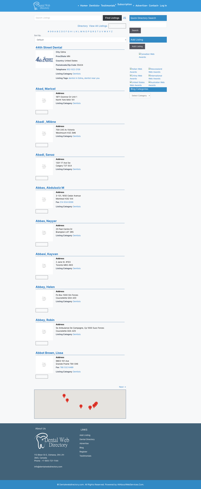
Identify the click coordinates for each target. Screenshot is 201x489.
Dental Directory (87, 439)
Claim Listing (41, 112)
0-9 (52, 31)
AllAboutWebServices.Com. (130, 484)
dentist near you (92, 78)
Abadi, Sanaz (45, 154)
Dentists (77, 74)
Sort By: (37, 35)
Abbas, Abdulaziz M (50, 187)
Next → (122, 387)
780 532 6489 (66, 367)
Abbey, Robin (45, 320)
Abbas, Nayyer (46, 221)
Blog (82, 447)
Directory (83, 26)
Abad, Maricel (45, 88)
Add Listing (117, 26)
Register (83, 452)
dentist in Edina (76, 78)
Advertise (84, 443)
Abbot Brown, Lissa (49, 353)
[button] (80, 406)
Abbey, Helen (45, 287)
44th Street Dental (49, 47)
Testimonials (85, 456)
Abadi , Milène (46, 122)
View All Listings (98, 26)
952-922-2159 (73, 69)
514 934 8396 (66, 202)
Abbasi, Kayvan (47, 254)
